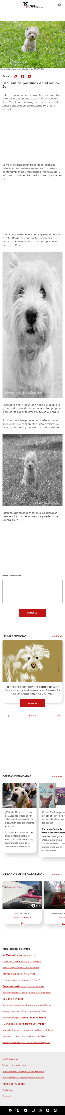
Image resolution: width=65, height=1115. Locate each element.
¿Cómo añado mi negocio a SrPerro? (21, 979)
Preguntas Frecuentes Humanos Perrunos (23, 1071)
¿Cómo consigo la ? (24, 1023)
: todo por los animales (23, 986)
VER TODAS (57, 636)
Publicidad (7, 1089)
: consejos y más (20, 955)
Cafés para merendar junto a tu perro (21, 961)
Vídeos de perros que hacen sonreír (20, 967)
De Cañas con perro (12, 998)
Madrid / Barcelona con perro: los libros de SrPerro (28, 1030)
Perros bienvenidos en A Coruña (18, 973)
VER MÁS (32, 703)
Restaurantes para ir (24, 1017)
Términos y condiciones (14, 1065)
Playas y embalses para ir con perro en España (26, 1042)
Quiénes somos (10, 1058)
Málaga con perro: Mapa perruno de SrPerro (25, 1011)
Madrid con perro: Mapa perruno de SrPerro (24, 1036)
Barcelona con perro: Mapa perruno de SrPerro (26, 1004)
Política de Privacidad (13, 1083)
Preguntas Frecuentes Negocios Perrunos (23, 1077)
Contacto (7, 1096)
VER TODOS (57, 874)
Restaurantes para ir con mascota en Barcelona (26, 992)
